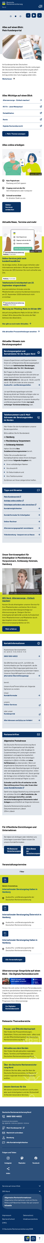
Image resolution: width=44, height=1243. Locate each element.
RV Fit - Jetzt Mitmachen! (13, 106)
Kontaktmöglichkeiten (13, 508)
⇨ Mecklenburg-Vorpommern (17, 441)
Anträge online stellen (13, 500)
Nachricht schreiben (15, 1133)
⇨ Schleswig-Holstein (14, 444)
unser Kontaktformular (13, 788)
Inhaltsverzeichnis (30, 1219)
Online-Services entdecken (9, 207)
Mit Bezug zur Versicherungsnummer (14, 849)
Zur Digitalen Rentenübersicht (12, 1007)
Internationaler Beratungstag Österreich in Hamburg (21, 915)
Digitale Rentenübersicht (13, 126)
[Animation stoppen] (34, 15)
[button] (33, 1238)
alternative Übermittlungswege (16, 676)
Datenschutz (28, 1215)
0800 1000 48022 (11, 656)
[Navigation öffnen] (40, 7)
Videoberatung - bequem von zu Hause (19, 534)
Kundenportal (9, 714)
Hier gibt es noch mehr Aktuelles (15, 324)
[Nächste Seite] (39, 15)
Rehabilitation (8, 113)
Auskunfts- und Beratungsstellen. (17, 385)
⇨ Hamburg (9, 437)
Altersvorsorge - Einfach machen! (16, 100)
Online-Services (10, 704)
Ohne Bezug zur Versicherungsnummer (33, 850)
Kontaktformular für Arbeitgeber (17, 515)
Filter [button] (22, 871)
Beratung (10, 1137)
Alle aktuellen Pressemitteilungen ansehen (19, 331)
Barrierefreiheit (8, 1219)
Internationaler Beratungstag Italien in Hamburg (19, 890)
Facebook (35, 1163)
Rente (5, 119)
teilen (8, 1173)
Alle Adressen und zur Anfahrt (18, 720)
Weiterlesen (7, 79)
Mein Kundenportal (11, 496)
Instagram (8, 1163)
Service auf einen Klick (11, 1186)
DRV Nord (6, 1191)
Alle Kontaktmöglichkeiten (17, 1142)
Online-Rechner (10, 521)
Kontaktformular (10, 695)
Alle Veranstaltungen (13, 959)
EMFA (4, 1223)
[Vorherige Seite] (28, 15)
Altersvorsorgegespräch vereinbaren (18, 528)
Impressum (6, 1215)
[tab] (10, 16)
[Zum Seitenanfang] (39, 1238)
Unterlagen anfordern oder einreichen (19, 504)
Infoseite (8, 1205)
